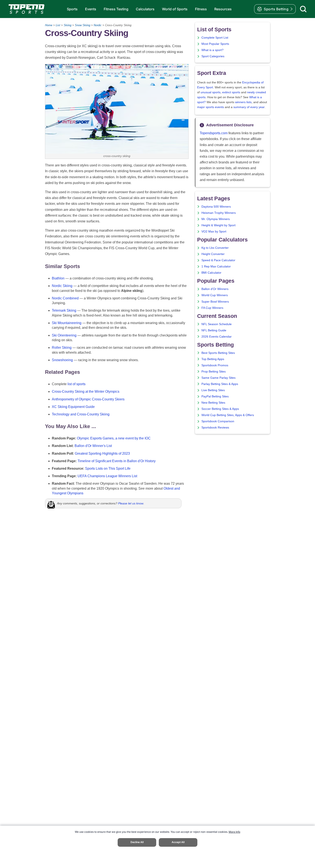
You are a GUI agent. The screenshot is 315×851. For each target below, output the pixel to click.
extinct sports (231, 92)
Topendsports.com (214, 133)
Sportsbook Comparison (217, 421)
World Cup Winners (214, 295)
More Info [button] (234, 831)
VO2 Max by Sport (213, 231)
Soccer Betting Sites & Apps (220, 408)
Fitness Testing (116, 9)
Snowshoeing (62, 360)
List (58, 25)
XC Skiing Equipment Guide (73, 407)
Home (48, 25)
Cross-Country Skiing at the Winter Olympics (85, 391)
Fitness (201, 9)
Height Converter (213, 254)
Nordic (98, 25)
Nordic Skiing (62, 286)
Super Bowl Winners (215, 301)
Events (90, 9)
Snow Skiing (82, 25)
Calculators (145, 9)
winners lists (243, 102)
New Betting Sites (213, 402)
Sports (72, 9)
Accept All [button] (178, 842)
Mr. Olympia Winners (215, 219)
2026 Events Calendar (216, 336)
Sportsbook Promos (214, 365)
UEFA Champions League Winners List (107, 476)
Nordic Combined (65, 298)
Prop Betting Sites (213, 371)
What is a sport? (212, 50)
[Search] (303, 9)
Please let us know (130, 503)
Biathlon (58, 278)
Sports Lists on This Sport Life (107, 468)
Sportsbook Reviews (215, 427)
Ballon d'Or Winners (214, 289)
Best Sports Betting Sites (218, 353)
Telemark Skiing (64, 310)
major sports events (210, 107)
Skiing (67, 25)
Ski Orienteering (64, 335)
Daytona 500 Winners (216, 206)
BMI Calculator (211, 272)
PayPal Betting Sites (215, 396)
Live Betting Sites (213, 390)
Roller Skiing (62, 347)
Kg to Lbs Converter (215, 247)
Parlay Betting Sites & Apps (219, 384)
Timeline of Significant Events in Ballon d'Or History (117, 461)
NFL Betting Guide (213, 330)
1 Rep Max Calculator (216, 266)
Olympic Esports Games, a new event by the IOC (114, 438)
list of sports (77, 384)
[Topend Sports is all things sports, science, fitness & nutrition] (26, 9)
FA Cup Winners (212, 307)
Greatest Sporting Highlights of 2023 (102, 453)
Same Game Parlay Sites (218, 377)
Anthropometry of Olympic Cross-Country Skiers (88, 399)
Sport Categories (212, 56)
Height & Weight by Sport (218, 225)
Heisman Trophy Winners (218, 212)
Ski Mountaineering (66, 323)
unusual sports (210, 92)
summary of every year (249, 107)
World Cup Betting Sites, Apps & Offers (227, 415)
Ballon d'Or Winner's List (93, 446)
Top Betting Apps (212, 359)
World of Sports (175, 9)
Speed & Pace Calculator (218, 260)
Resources (223, 9)
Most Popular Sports (215, 43)
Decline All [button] (137, 842)
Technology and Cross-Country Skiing (81, 414)
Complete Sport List (214, 37)
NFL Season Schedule (216, 324)
